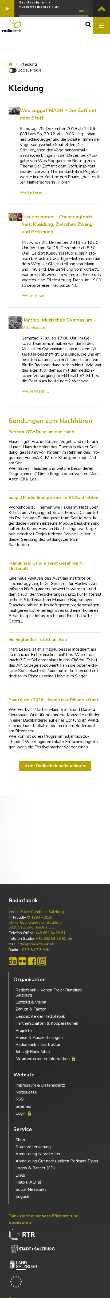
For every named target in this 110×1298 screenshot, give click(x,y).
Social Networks (31, 1189)
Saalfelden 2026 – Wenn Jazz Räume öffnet (54, 700)
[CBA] (13, 961)
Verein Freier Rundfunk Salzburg (36, 911)
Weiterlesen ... (33, 192)
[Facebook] (32, 961)
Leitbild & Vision (30, 1002)
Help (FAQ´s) (28, 1182)
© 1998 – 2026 (39, 917)
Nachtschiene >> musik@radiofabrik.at (39, 4)
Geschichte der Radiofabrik (40, 1016)
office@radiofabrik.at (35, 944)
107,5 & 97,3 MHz (35, 950)
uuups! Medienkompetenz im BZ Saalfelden (53, 498)
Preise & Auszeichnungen (39, 1037)
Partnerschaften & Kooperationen (46, 1023)
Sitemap (23, 1106)
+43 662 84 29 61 (50, 933)
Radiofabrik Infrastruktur (37, 1044)
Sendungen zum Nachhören (51, 420)
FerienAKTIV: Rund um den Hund (41, 432)
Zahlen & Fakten (30, 1009)
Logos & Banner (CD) (35, 1168)
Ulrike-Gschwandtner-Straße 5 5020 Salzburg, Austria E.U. (35, 925)
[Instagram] (41, 961)
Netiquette (26, 1092)
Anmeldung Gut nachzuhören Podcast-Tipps (56, 1161)
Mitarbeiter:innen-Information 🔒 (45, 1059)
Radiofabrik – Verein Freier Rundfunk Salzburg (48, 992)
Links (20, 1175)
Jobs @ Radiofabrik (33, 1052)
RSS (19, 1099)
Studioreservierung (33, 1147)
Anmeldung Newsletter (38, 1154)
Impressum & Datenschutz (40, 1085)
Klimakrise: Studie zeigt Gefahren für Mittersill (47, 566)
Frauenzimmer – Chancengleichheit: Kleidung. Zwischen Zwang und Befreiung (58, 224)
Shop (20, 1140)
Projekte (23, 1031)
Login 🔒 (23, 1113)
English (22, 1196)
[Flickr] (22, 961)
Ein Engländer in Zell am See (38, 640)
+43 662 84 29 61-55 (54, 938)
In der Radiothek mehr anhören (55, 766)
